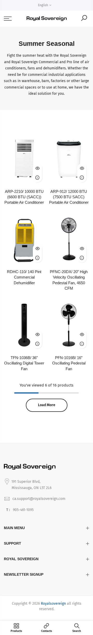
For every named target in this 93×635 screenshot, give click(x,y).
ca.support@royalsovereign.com (38, 499)
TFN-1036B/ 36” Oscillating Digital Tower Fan (24, 363)
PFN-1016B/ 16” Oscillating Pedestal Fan (69, 363)
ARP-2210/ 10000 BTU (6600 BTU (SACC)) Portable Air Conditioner (24, 197)
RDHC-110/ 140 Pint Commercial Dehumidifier (24, 277)
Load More (46, 405)
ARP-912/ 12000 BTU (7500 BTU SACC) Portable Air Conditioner (69, 197)
